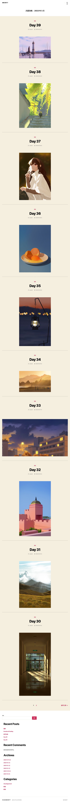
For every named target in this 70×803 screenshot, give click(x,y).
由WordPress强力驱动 (17, 799)
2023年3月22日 (39, 76)
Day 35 (35, 286)
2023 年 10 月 (7, 760)
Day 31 (35, 549)
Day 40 (5, 737)
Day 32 (35, 470)
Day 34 (35, 359)
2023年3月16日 (39, 474)
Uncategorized (8, 783)
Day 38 (35, 72)
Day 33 (35, 405)
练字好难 (6, 734)
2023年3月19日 (39, 290)
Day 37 (35, 141)
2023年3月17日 (39, 409)
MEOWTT (5, 2)
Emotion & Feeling (8, 731)
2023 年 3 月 (7, 765)
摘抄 (5, 728)
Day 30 (35, 621)
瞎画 (35, 20)
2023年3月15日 (39, 553)
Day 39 (35, 25)
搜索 (3, 715)
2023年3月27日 (39, 29)
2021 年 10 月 (7, 771)
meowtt (31, 29)
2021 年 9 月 (7, 774)
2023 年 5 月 (7, 762)
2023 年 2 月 (7, 768)
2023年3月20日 (39, 145)
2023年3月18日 (39, 363)
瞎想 (5, 786)
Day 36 (35, 213)
